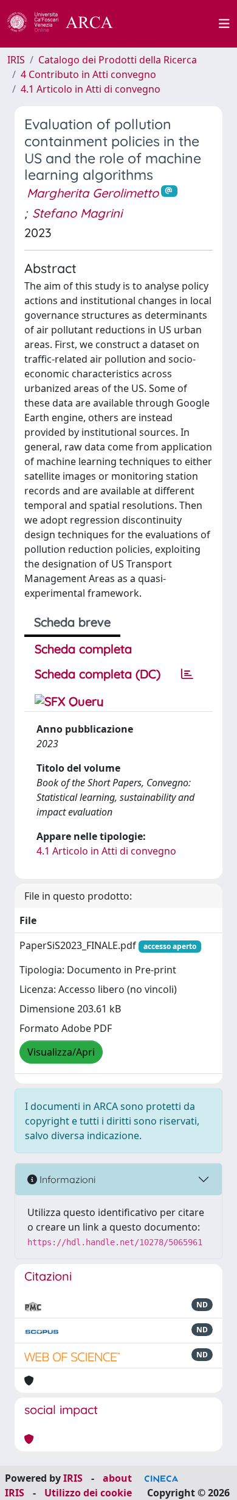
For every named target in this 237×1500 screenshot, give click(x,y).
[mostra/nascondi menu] (224, 24)
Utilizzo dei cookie (88, 1492)
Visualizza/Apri (61, 1052)
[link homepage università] (172, 23)
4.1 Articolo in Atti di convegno (90, 89)
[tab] (187, 674)
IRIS (16, 59)
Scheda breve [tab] (72, 622)
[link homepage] (66, 23)
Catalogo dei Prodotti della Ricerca (117, 59)
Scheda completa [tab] (83, 648)
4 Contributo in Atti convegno (88, 74)
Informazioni (66, 1179)
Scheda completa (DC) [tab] (97, 673)
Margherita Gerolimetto (93, 193)
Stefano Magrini (77, 213)
